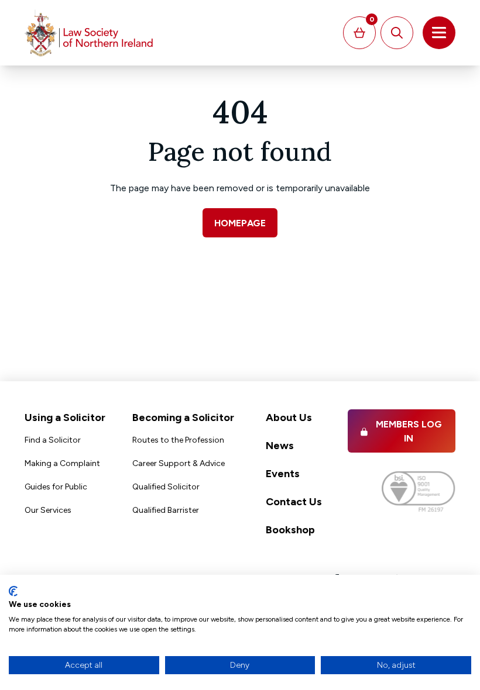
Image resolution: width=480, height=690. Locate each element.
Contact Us (294, 501)
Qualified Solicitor (166, 487)
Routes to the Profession (178, 440)
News (280, 445)
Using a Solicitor (65, 417)
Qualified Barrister (165, 510)
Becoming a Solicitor (183, 417)
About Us (289, 417)
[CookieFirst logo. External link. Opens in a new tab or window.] (13, 591)
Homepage (240, 223)
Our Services (48, 510)
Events (283, 473)
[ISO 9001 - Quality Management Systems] (418, 491)
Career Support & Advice (178, 463)
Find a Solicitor (53, 440)
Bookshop (290, 529)
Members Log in (409, 431)
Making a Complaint (62, 463)
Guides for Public (56, 487)
